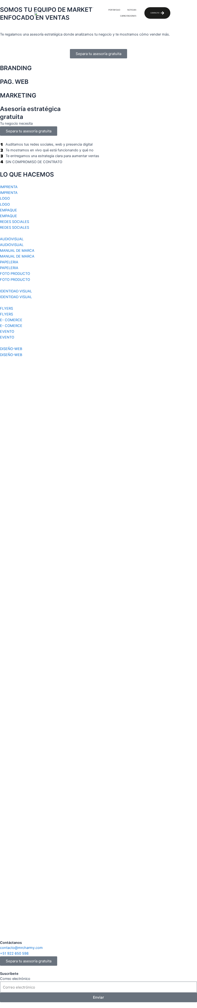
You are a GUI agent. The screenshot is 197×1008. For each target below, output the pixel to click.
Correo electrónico (15, 979)
